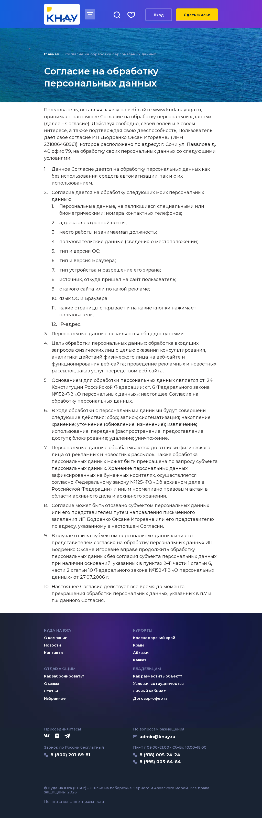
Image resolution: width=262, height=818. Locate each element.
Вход (159, 15)
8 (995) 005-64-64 (160, 761)
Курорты (142, 630)
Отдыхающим (59, 669)
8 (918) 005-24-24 (159, 754)
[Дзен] (57, 736)
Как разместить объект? (157, 676)
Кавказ (139, 660)
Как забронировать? (64, 676)
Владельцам (147, 669)
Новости (52, 645)
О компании (56, 638)
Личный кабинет (149, 691)
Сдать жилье (197, 15)
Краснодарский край (154, 638)
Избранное (55, 698)
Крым (138, 645)
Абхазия (141, 652)
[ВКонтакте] (47, 736)
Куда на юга (57, 630)
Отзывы (51, 683)
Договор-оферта (150, 698)
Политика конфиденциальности (74, 802)
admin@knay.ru (157, 736)
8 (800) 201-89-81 (70, 754)
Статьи (51, 691)
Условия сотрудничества (158, 683)
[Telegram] (67, 736)
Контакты (53, 652)
